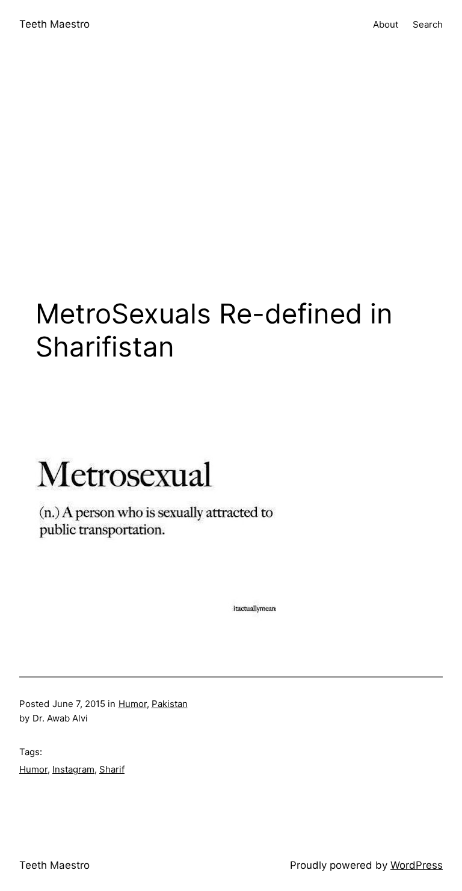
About (385, 24)
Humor (133, 703)
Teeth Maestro (54, 24)
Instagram (73, 769)
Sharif (112, 769)
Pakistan (170, 703)
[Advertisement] (231, 177)
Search (428, 24)
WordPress (416, 865)
